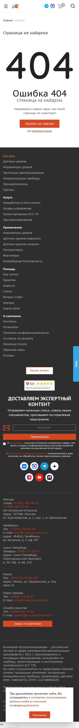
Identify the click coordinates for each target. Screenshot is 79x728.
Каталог (9, 156)
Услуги (7, 197)
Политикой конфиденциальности (27, 453)
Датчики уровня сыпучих (21, 244)
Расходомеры (13, 250)
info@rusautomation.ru (31, 533)
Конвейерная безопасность (22, 261)
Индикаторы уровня (17, 167)
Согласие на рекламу (18, 338)
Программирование (17, 220)
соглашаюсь (17, 442)
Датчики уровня (14, 161)
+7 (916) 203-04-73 (25, 503)
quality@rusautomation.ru (33, 615)
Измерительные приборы (21, 178)
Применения (12, 227)
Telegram (44, 466)
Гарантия (9, 280)
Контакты (9, 321)
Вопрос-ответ (12, 297)
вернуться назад (42, 130)
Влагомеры (11, 255)
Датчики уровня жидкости (22, 238)
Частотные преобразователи (23, 173)
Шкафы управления (17, 208)
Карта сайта (11, 308)
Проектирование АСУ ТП (20, 214)
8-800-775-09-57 (28, 551)
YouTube (39, 477)
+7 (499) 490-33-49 (15, 507)
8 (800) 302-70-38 (22, 611)
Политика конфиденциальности (26, 333)
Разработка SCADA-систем (21, 203)
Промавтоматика (15, 184)
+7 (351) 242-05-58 (22, 529)
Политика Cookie (15, 344)
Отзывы (8, 355)
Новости (9, 286)
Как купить (11, 274)
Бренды (8, 303)
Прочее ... (9, 190)
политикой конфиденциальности (28, 703)
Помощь (9, 269)
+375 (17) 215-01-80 (23, 578)
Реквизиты (10, 327)
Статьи (7, 291)
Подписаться (40, 437)
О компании (12, 316)
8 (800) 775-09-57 (22, 596)
